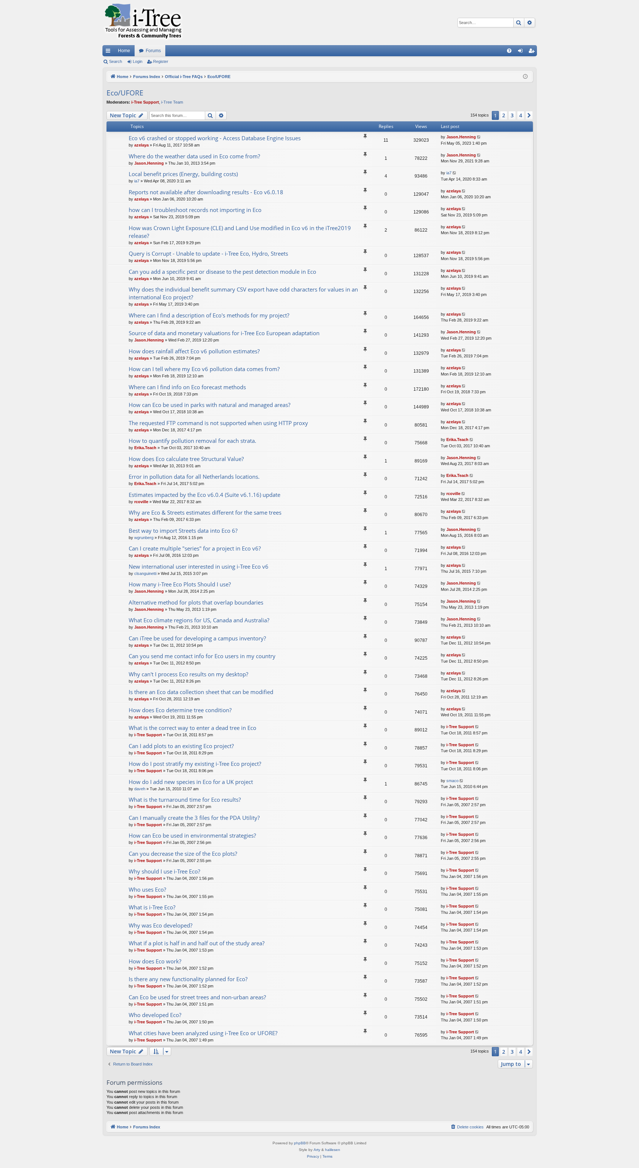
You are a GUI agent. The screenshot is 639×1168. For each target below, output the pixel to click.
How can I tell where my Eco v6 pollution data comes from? (204, 369)
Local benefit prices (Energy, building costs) (183, 174)
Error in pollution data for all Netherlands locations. (194, 476)
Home (124, 50)
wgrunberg (143, 537)
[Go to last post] (479, 137)
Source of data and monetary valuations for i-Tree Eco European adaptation (224, 333)
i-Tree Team (172, 102)
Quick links (109, 52)
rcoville (141, 501)
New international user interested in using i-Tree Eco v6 (198, 566)
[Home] (143, 22)
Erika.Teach (145, 447)
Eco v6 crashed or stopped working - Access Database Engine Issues (215, 138)
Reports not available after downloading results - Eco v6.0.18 (206, 192)
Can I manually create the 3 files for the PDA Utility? (194, 817)
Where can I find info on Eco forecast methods (187, 387)
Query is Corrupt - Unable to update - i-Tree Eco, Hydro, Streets (208, 253)
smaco (452, 780)
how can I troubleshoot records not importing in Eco (195, 209)
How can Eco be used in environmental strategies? (192, 835)
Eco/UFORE (124, 93)
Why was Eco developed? (160, 925)
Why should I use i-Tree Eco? (164, 871)
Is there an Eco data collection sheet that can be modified (201, 692)
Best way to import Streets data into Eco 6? (183, 530)
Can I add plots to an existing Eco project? (181, 746)
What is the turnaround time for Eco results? (185, 799)
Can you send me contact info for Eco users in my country (202, 656)
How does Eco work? (155, 961)
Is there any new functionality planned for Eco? (188, 979)
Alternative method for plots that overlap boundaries (196, 602)
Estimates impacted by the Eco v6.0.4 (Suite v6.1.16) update (204, 494)
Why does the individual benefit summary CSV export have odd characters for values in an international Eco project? (243, 293)
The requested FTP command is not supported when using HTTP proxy (218, 423)
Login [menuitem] (522, 52)
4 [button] (520, 115)
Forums (153, 50)
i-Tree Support (145, 102)
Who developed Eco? (155, 1015)
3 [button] (512, 115)
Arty (317, 1150)
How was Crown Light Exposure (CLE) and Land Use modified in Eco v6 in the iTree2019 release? (240, 231)
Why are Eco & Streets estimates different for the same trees (205, 512)
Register (160, 61)
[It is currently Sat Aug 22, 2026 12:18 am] (525, 77)
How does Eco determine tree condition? (180, 710)
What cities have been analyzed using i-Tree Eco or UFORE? (203, 1033)
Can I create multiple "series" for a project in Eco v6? (195, 548)
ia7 (136, 181)
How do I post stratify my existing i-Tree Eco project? (195, 763)
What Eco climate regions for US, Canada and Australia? (199, 620)
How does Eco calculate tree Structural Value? (186, 458)
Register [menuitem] (533, 52)
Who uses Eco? (147, 889)
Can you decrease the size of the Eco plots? (183, 853)
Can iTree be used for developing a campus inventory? (197, 638)
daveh (139, 789)
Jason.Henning (461, 137)
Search (115, 61)
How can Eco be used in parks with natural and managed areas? (209, 404)
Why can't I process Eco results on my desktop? (188, 674)
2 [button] (503, 115)
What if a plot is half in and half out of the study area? (196, 943)
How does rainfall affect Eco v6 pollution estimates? (194, 351)
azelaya (141, 145)
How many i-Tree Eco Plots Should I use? (180, 584)
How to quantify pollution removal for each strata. (192, 440)
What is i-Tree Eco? (152, 907)
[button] (529, 115)
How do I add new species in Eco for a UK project (191, 781)
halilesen (332, 1150)
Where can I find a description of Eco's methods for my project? (209, 315)
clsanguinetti (145, 573)
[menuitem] (509, 50)
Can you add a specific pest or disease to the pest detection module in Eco (222, 271)
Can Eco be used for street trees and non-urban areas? (197, 997)
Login (137, 61)
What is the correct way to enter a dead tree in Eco (192, 727)
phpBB (300, 1143)
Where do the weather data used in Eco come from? (194, 156)
